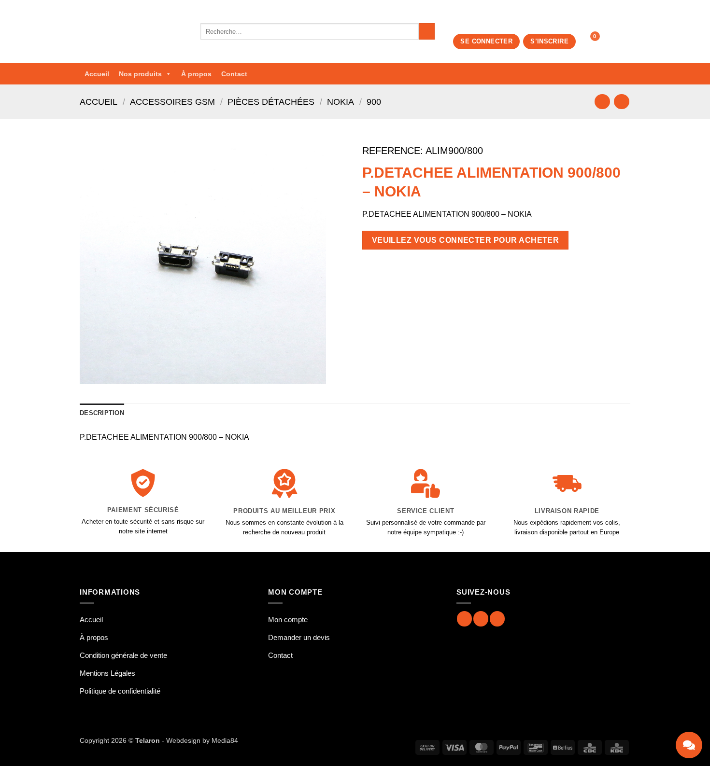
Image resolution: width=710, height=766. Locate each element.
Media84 (225, 740)
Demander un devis (299, 637)
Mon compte (288, 619)
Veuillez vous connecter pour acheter (465, 240)
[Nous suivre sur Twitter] (497, 618)
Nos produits (140, 74)
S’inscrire (549, 41)
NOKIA (340, 102)
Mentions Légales (107, 673)
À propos (196, 74)
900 (374, 102)
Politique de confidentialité (120, 691)
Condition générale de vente (123, 655)
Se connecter (486, 41)
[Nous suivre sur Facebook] (464, 618)
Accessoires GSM (172, 102)
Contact (234, 74)
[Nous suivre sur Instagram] (480, 618)
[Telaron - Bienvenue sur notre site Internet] (133, 31)
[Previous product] (621, 101)
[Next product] (602, 101)
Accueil (97, 74)
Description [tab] (102, 413)
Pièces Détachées (270, 102)
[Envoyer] (427, 31)
